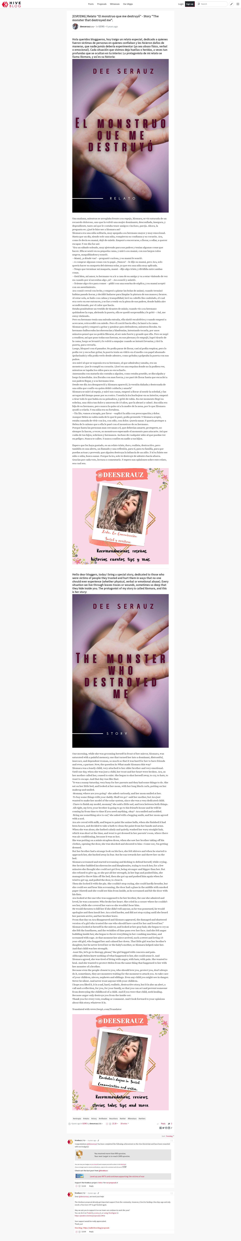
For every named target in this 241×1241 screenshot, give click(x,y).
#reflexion (103, 1118)
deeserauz (87, 26)
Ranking (122, 1164)
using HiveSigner (110, 1213)
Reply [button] (91, 1186)
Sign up (189, 4)
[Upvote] (107, 1123)
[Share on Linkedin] (169, 1128)
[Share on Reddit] (166, 1128)
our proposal (111, 1183)
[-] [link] (172, 1140)
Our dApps (128, 4)
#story (94, 1118)
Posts (91, 4)
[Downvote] (110, 1123)
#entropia (77, 1118)
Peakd (89, 1213)
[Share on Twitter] (163, 1128)
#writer (123, 1118)
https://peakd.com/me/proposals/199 (89, 1216)
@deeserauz (92, 1144)
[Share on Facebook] (161, 1128)
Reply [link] (163, 1123)
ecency (97, 1213)
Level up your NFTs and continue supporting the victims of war (117, 1176)
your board (94, 1164)
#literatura (132, 1118)
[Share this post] (171, 1128)
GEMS (101, 26)
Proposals (102, 4)
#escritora (113, 1118)
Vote (100, 1183)
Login (181, 4)
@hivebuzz (103, 1170)
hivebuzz (80, 1140)
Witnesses (115, 4)
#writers (142, 1118)
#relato (86, 1118)
